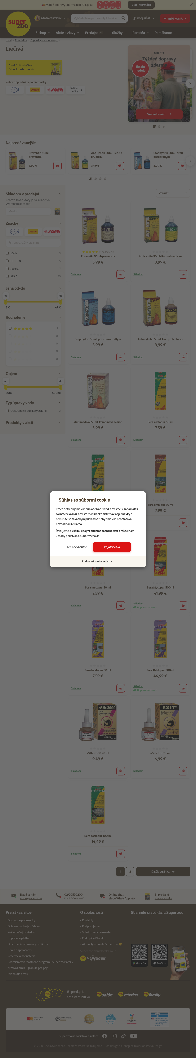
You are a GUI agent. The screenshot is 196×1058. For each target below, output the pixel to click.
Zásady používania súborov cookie (77, 536)
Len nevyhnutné (77, 547)
